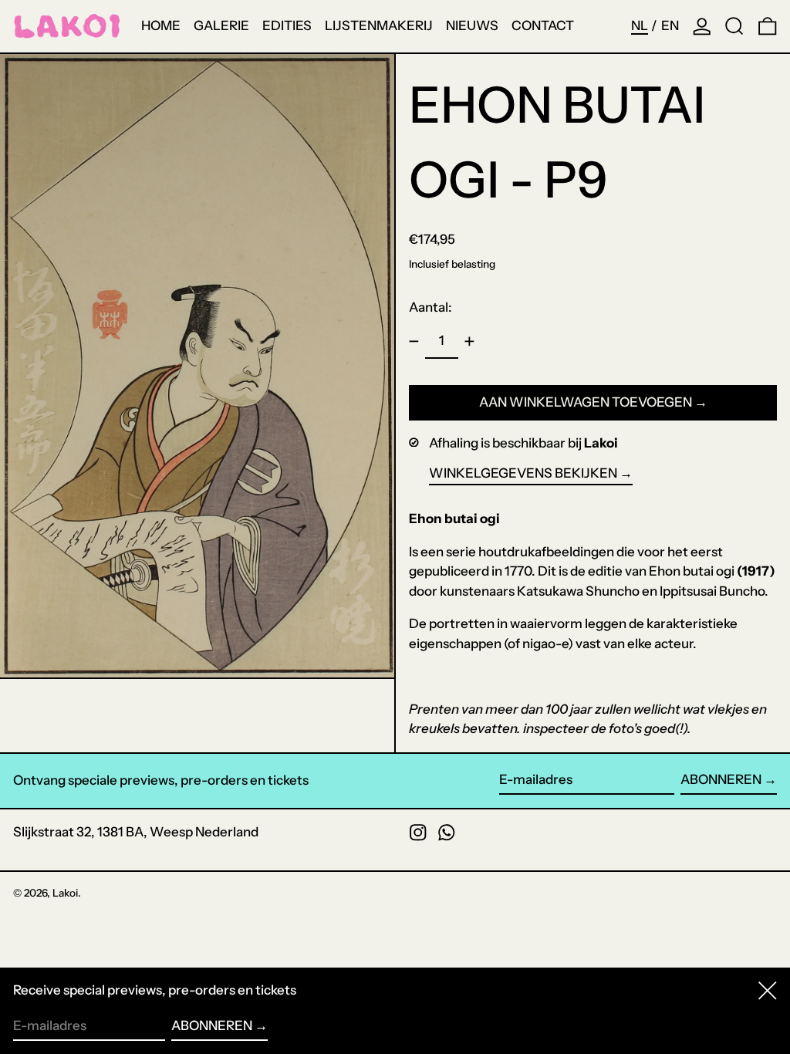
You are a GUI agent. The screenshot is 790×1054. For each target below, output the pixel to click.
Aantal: (430, 307)
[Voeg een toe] (469, 341)
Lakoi (65, 893)
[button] (734, 26)
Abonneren (720, 779)
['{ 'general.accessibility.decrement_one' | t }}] (414, 341)
